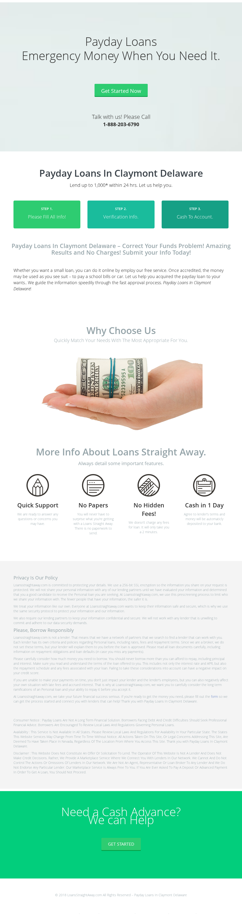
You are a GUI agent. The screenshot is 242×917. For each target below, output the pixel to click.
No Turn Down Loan (89, 912)
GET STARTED (121, 844)
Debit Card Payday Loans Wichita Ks (62, 912)
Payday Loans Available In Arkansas (152, 912)
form (214, 696)
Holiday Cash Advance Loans (182, 912)
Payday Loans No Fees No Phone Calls (117, 912)
